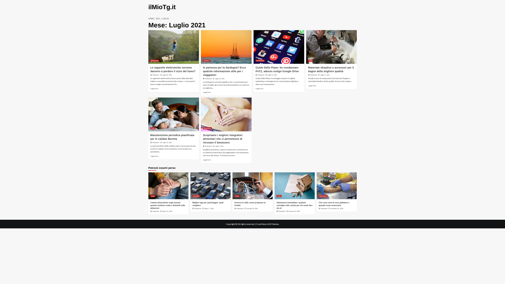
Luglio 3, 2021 (219, 146)
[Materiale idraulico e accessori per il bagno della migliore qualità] (331, 47)
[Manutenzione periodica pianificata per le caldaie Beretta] (173, 114)
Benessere (154, 60)
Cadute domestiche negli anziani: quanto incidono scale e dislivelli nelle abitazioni (167, 205)
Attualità (196, 196)
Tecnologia (260, 60)
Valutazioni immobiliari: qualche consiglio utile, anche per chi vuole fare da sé (294, 205)
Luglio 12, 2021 (167, 142)
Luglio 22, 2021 (219, 78)
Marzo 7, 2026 (209, 208)
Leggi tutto (154, 89)
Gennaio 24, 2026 (294, 211)
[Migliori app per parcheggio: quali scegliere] (210, 185)
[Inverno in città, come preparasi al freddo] (253, 185)
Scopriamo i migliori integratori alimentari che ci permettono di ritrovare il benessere (223, 139)
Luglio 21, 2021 (272, 75)
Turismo (206, 60)
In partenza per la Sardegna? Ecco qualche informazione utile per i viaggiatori (224, 71)
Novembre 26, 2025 (337, 208)
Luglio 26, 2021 (167, 75)
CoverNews (261, 224)
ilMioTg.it (162, 7)
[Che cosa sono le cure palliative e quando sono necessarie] (337, 185)
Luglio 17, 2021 (325, 75)
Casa (310, 60)
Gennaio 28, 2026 (252, 208)
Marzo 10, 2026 (167, 211)
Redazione (155, 75)
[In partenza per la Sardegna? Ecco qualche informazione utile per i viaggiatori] (226, 47)
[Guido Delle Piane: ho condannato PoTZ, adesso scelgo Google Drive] (279, 47)
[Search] (355, 17)
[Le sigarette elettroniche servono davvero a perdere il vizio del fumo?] (173, 47)
